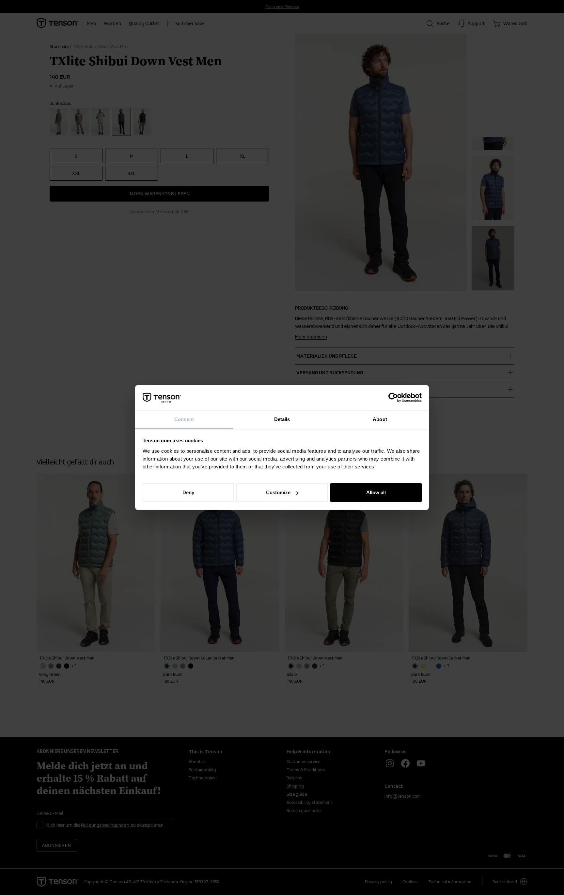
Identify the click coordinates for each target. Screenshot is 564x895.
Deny (188, 492)
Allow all (376, 492)
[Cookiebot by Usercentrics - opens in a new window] (393, 398)
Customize (278, 492)
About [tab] (380, 419)
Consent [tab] (184, 419)
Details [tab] (282, 419)
